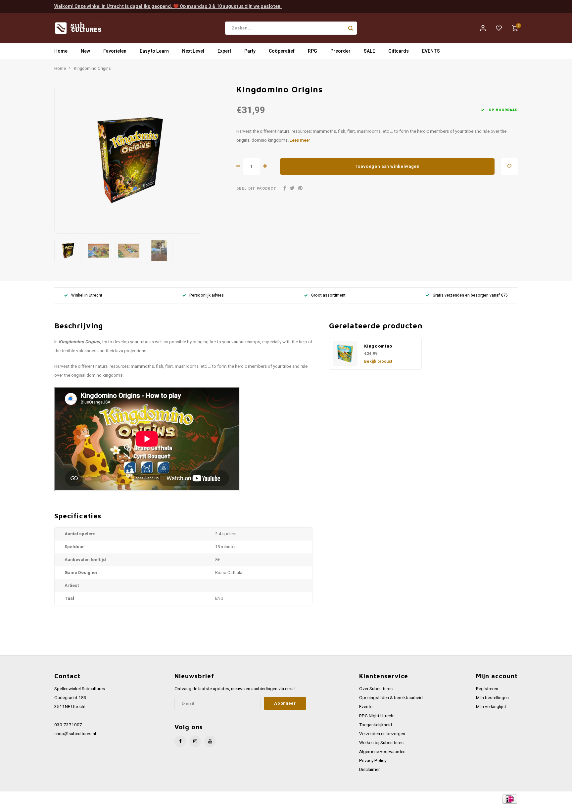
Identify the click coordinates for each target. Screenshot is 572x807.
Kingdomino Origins (92, 68)
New (85, 51)
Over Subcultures (376, 689)
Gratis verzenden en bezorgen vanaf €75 (470, 295)
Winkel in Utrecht (86, 295)
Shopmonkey (187, 799)
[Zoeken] (350, 28)
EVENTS (431, 51)
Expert (224, 51)
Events (365, 706)
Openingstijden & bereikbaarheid (391, 697)
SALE (369, 51)
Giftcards (398, 51)
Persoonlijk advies (206, 295)
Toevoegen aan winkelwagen (387, 166)
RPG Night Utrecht (377, 716)
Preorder (340, 51)
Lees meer (300, 140)
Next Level (193, 51)
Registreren (487, 689)
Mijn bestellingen (492, 697)
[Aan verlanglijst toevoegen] (509, 166)
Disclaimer (369, 769)
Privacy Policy (372, 760)
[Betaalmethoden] (509, 798)
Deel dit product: (257, 188)
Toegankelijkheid (375, 725)
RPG (312, 51)
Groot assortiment (328, 295)
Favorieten (114, 51)
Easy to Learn (154, 51)
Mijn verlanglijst (491, 706)
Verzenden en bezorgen (382, 734)
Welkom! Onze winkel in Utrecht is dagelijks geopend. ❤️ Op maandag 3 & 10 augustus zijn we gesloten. (168, 6)
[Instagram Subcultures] (195, 741)
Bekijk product (378, 361)
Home (61, 51)
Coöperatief (282, 51)
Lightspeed (144, 799)
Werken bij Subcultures (381, 742)
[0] (515, 28)
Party (250, 51)
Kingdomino (378, 346)
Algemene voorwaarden (382, 751)
